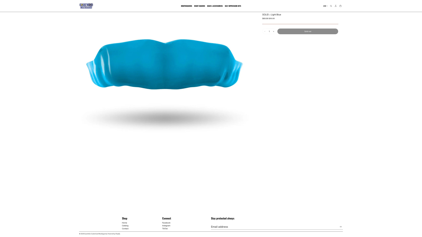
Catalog (125, 225)
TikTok (165, 228)
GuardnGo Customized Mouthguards (95, 234)
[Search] (331, 6)
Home (124, 223)
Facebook (166, 223)
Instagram (166, 225)
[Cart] (340, 6)
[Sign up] (340, 226)
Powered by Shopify (114, 234)
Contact (125, 228)
